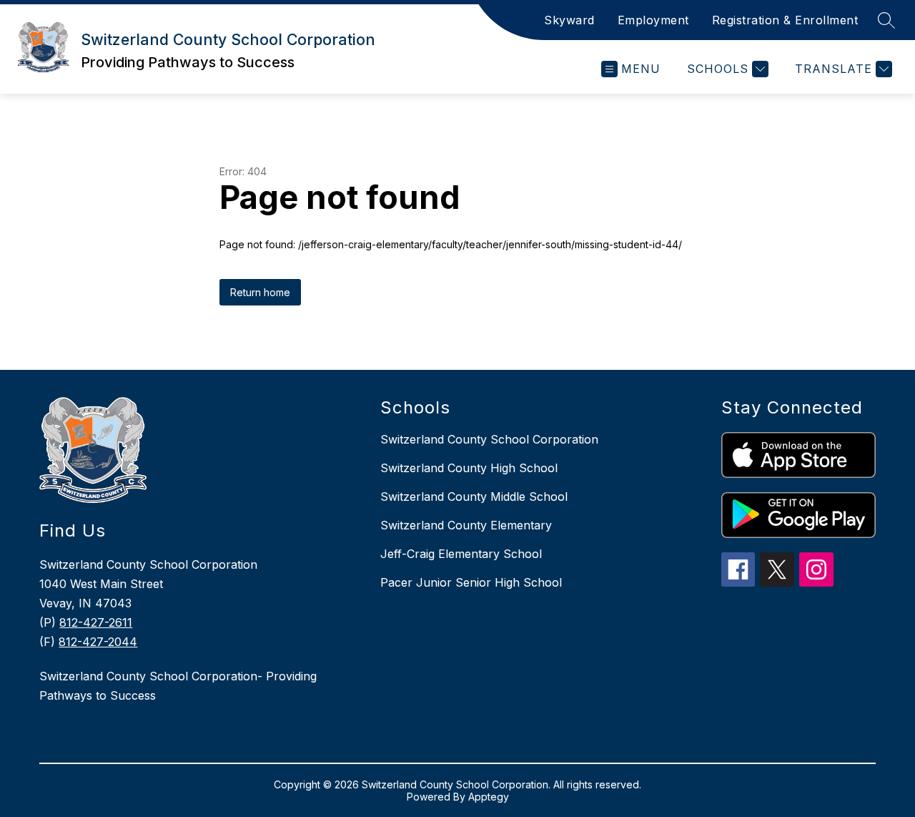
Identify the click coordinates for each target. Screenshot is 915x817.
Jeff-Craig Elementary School (461, 554)
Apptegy (488, 797)
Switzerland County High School (469, 468)
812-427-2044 (98, 642)
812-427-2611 (95, 622)
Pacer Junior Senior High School (471, 582)
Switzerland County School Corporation (489, 439)
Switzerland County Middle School (474, 496)
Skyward (569, 20)
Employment (653, 20)
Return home (260, 292)
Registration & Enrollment (785, 20)
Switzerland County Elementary (466, 525)
